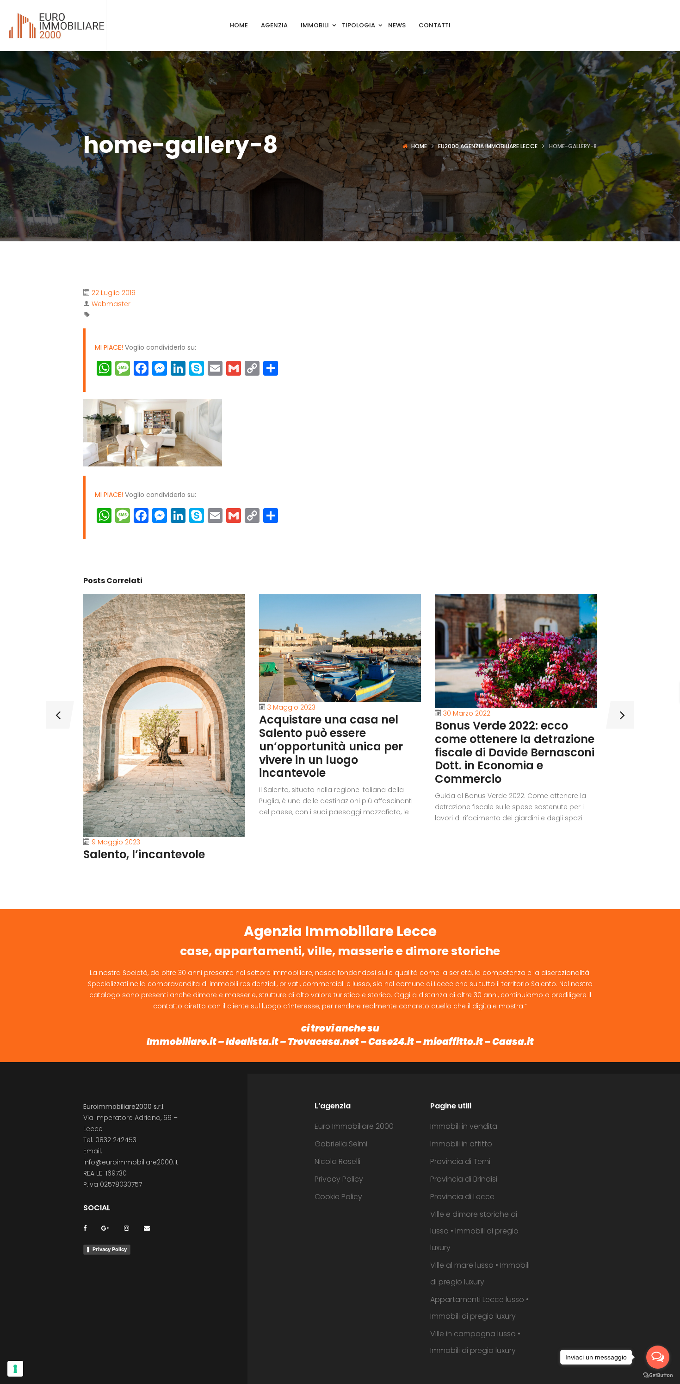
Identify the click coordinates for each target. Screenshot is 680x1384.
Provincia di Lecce (462, 1196)
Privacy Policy (110, 1249)
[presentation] (57, 715)
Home (419, 146)
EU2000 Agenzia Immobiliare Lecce (488, 146)
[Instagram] (126, 1227)
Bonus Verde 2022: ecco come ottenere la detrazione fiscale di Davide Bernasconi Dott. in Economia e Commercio (514, 752)
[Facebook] (85, 1227)
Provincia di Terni (460, 1161)
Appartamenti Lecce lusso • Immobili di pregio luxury (479, 1307)
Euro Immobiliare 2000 (354, 1126)
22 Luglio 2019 (114, 292)
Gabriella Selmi (341, 1144)
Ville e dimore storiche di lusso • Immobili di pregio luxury (474, 1231)
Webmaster (111, 303)
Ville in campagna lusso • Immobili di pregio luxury (475, 1342)
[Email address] (147, 1227)
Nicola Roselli (337, 1161)
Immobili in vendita (463, 1126)
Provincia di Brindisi (463, 1179)
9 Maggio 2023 (116, 842)
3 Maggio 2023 (291, 707)
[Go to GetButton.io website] (658, 1375)
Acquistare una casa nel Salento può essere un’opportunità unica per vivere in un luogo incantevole (331, 746)
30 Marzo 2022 (466, 713)
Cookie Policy (338, 1196)
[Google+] (105, 1227)
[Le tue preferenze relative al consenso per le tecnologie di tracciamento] (15, 1369)
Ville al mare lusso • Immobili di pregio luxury (480, 1273)
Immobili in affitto (461, 1144)
